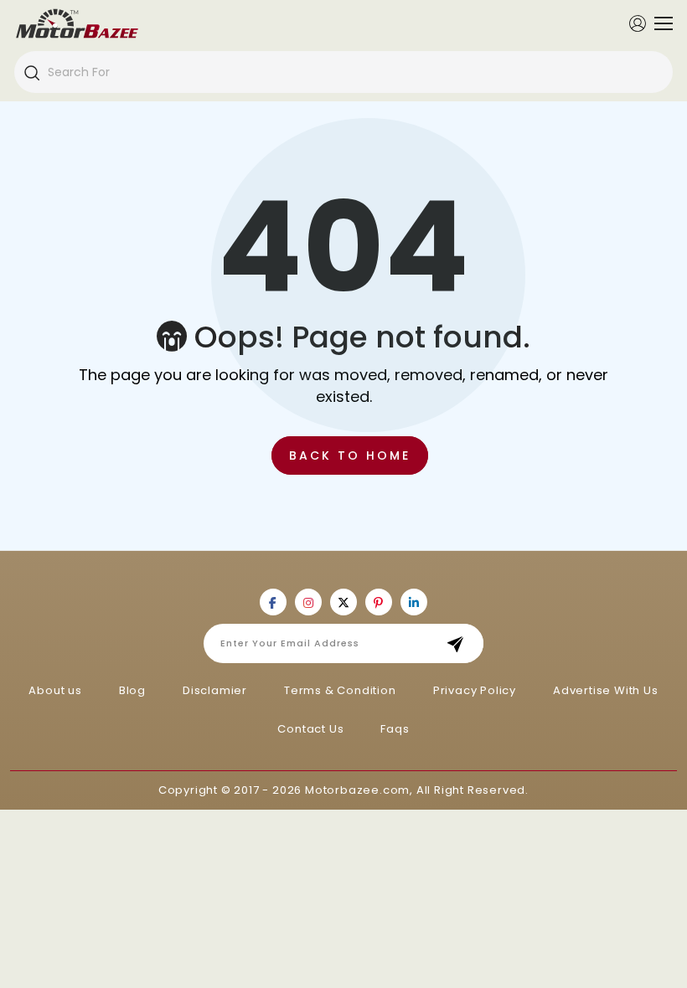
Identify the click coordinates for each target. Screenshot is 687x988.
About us (54, 690)
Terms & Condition (340, 690)
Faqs (394, 729)
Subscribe (460, 643)
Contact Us (310, 729)
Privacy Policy (474, 690)
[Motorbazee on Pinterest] (378, 602)
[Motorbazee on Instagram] (308, 602)
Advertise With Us (606, 690)
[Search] (31, 72)
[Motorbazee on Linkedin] (413, 602)
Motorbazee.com (357, 790)
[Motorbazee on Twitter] (343, 602)
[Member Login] (637, 22)
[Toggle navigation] (659, 23)
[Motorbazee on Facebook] (273, 602)
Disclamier (215, 690)
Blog (132, 690)
